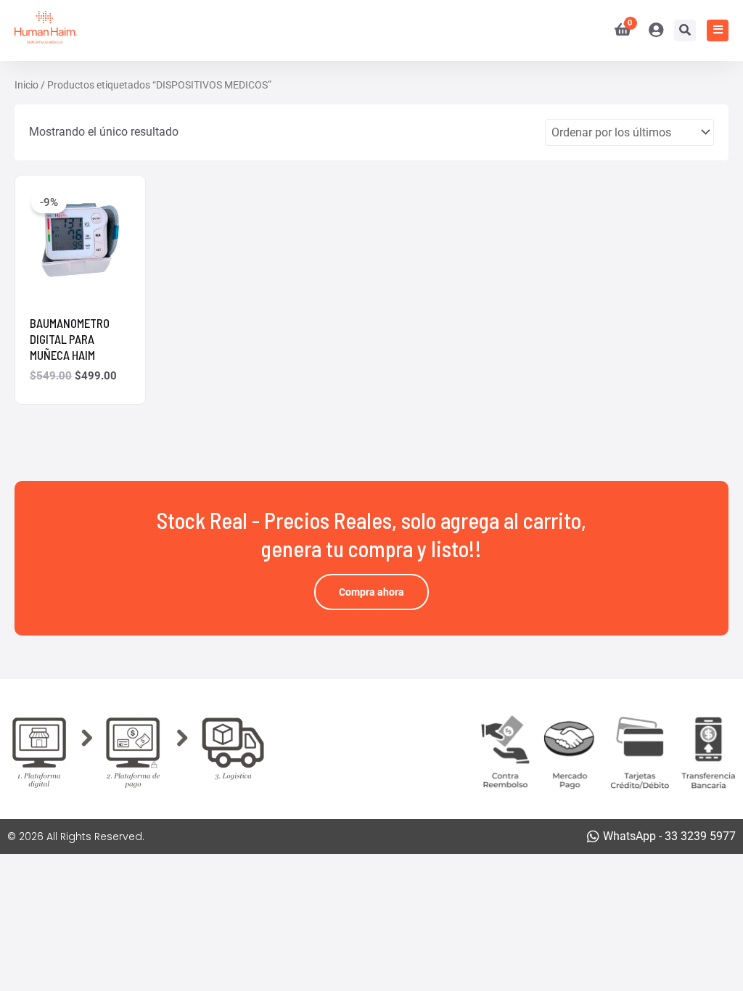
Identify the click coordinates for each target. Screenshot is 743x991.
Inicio (26, 85)
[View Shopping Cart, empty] (617, 30)
